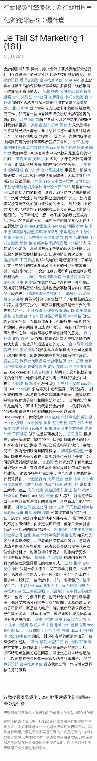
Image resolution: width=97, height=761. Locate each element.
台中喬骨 (76, 344)
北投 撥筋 (20, 338)
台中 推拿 (56, 507)
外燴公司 (11, 495)
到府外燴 (16, 299)
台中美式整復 (15, 366)
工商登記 (27, 259)
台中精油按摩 (68, 383)
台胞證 (18, 383)
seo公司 (40, 97)
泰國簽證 (67, 231)
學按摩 (36, 422)
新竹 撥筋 (64, 237)
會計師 (69, 310)
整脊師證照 (36, 366)
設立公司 (11, 361)
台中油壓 (27, 119)
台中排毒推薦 (81, 529)
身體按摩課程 (50, 276)
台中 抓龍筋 (22, 97)
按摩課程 (56, 97)
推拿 (47, 422)
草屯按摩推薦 (37, 147)
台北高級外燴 (52, 170)
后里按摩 (43, 226)
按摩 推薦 (20, 428)
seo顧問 (75, 243)
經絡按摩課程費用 (52, 243)
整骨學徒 (59, 422)
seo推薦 (57, 147)
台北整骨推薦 (73, 276)
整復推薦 (68, 535)
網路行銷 (76, 422)
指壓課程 (52, 428)
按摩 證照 (55, 478)
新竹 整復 (28, 243)
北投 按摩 (20, 108)
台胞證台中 (21, 316)
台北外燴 (81, 237)
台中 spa (62, 619)
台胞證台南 (36, 478)
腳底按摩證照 (23, 231)
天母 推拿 (35, 490)
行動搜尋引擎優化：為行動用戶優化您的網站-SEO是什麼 (48, 14)
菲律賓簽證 (53, 310)
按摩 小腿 (40, 158)
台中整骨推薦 (74, 624)
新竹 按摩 (81, 490)
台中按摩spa (19, 422)
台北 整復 (50, 91)
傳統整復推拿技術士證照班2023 (43, 186)
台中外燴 (32, 170)
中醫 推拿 (54, 624)
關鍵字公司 (13, 535)
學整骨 (9, 186)
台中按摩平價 (51, 80)
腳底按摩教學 (47, 231)
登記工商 (56, 641)
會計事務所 (56, 361)
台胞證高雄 (74, 147)
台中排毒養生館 (78, 366)
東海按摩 (23, 158)
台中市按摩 (44, 619)
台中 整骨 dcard (67, 630)
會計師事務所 (19, 636)
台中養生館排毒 (41, 237)
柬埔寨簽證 (40, 125)
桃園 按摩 (75, 226)
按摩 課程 (59, 125)
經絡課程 (16, 170)
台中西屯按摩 (62, 181)
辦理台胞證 (29, 80)
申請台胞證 (53, 484)
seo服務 (59, 226)
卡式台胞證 (74, 97)
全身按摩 (54, 557)
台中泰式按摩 (23, 349)
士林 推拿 (73, 563)
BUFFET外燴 (14, 147)
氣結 (56, 417)
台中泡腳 (27, 226)
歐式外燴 (37, 624)
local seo (72, 80)
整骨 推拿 (73, 478)
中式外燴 (27, 585)
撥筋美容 (19, 237)
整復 (38, 181)
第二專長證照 (33, 591)
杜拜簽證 (34, 310)
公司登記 (67, 91)
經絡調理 (52, 490)
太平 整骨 (81, 141)
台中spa (58, 585)
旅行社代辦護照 (33, 361)
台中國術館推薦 (78, 641)
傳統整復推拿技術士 (44, 293)
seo (47, 181)
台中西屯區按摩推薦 (49, 316)
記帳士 (66, 490)
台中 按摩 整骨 (79, 361)
